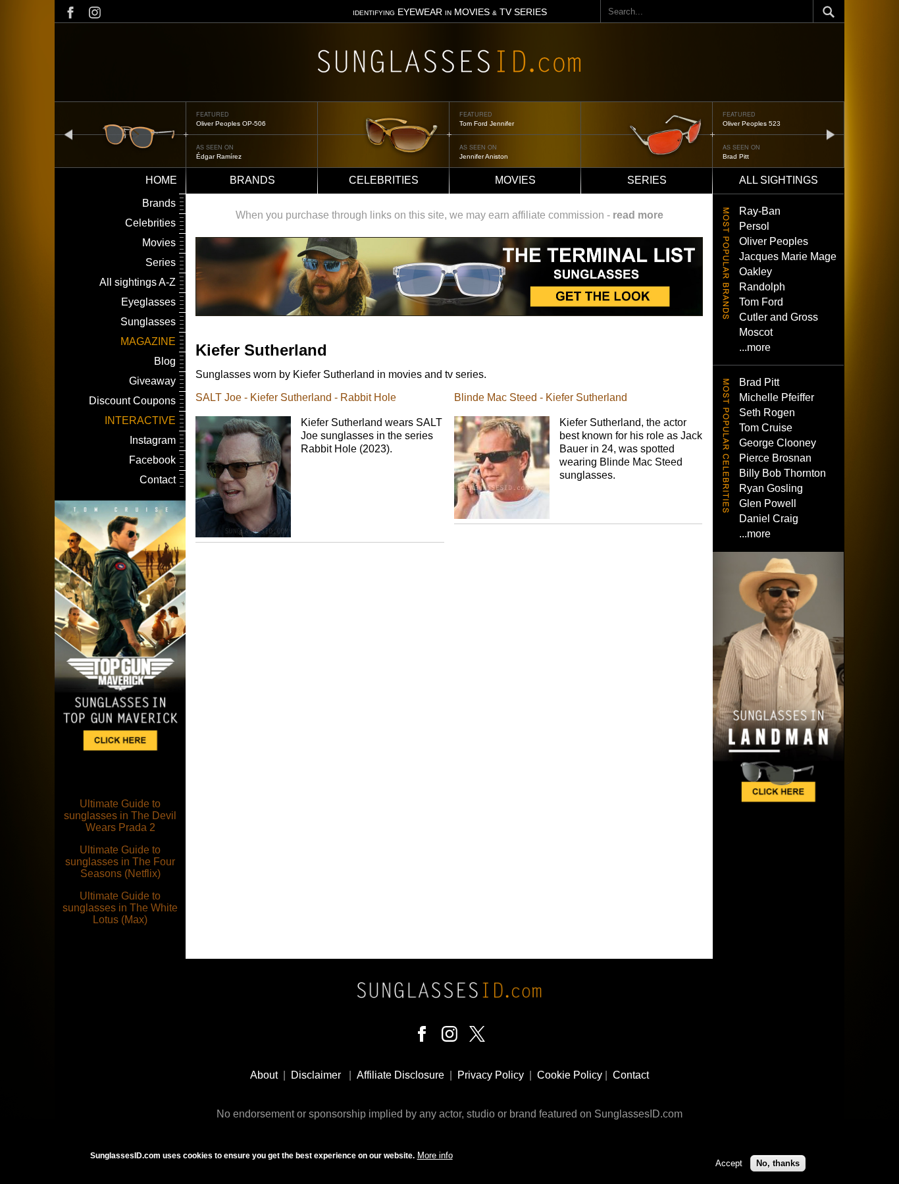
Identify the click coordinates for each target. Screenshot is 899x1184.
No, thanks (778, 1163)
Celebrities (384, 180)
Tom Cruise (765, 427)
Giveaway (152, 381)
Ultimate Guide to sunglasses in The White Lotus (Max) (120, 907)
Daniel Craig (768, 518)
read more (638, 215)
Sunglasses (148, 321)
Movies (515, 180)
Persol (754, 226)
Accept (728, 1163)
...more (755, 347)
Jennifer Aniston (483, 156)
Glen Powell (767, 503)
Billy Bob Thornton (782, 473)
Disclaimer (316, 1075)
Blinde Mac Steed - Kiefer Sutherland (540, 397)
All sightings (778, 180)
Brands (252, 180)
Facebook (152, 460)
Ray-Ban (760, 211)
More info (435, 1155)
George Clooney (777, 442)
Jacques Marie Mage (787, 256)
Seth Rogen (767, 412)
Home (161, 180)
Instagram (153, 440)
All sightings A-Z (137, 282)
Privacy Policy (490, 1075)
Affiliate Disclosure (400, 1075)
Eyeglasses (148, 302)
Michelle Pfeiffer (776, 397)
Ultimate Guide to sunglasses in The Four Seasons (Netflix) (120, 861)
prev (68, 134)
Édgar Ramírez (219, 156)
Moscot (756, 332)
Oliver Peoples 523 (752, 123)
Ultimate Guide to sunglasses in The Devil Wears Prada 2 (120, 815)
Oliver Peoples (773, 241)
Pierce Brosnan (775, 458)
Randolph (762, 286)
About (264, 1075)
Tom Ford (761, 302)
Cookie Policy (569, 1075)
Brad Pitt (736, 156)
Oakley (755, 271)
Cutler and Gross (778, 317)
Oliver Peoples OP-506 (231, 123)
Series (647, 180)
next (831, 134)
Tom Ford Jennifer (486, 123)
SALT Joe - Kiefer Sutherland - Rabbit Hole (295, 397)
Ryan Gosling (771, 488)
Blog (165, 361)
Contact (158, 479)
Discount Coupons (132, 400)
